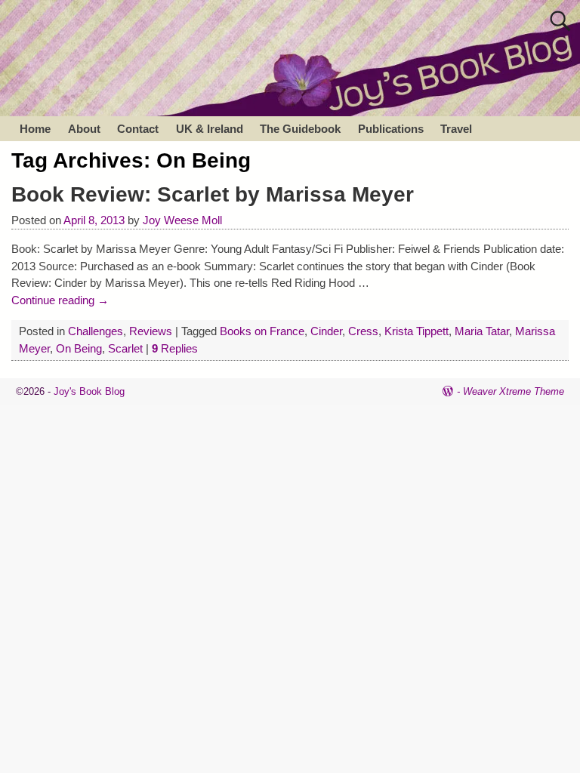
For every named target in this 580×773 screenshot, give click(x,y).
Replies (175, 348)
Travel (456, 128)
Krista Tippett (416, 331)
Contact (138, 128)
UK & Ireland (209, 128)
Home (35, 128)
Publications (391, 128)
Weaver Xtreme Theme (513, 391)
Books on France (262, 331)
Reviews (150, 331)
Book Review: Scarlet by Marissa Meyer (212, 194)
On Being (79, 348)
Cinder (326, 331)
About (84, 128)
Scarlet (125, 348)
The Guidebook (300, 128)
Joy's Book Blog (89, 391)
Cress (363, 331)
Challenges (95, 331)
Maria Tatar (482, 331)
